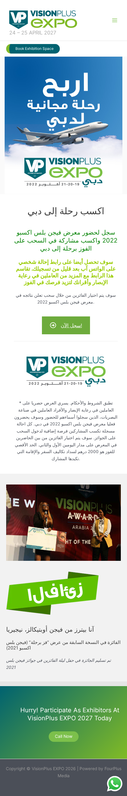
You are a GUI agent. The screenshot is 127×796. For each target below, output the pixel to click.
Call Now (63, 736)
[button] (33, 49)
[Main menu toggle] (115, 20)
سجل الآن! (71, 325)
